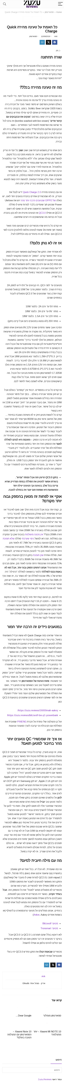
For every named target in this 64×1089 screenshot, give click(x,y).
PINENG (21, 721)
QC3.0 (42, 213)
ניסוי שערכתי (28, 538)
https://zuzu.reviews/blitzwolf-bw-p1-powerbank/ (32, 715)
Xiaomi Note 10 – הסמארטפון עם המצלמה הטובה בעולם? (19, 1034)
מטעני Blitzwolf (50, 923)
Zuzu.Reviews (45, 1079)
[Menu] (60, 4)
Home (59, 12)
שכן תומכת (38, 555)
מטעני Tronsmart (49, 928)
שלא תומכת (8, 538)
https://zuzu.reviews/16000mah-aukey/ (38, 710)
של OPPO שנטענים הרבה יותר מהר (38, 200)
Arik (55, 36)
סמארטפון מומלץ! (52, 1015)
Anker (36, 914)
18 (57, 51)
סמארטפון (49, 12)
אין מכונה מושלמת (34, 534)
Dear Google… (23, 1015)
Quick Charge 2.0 (32, 192)
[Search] (4, 4)
